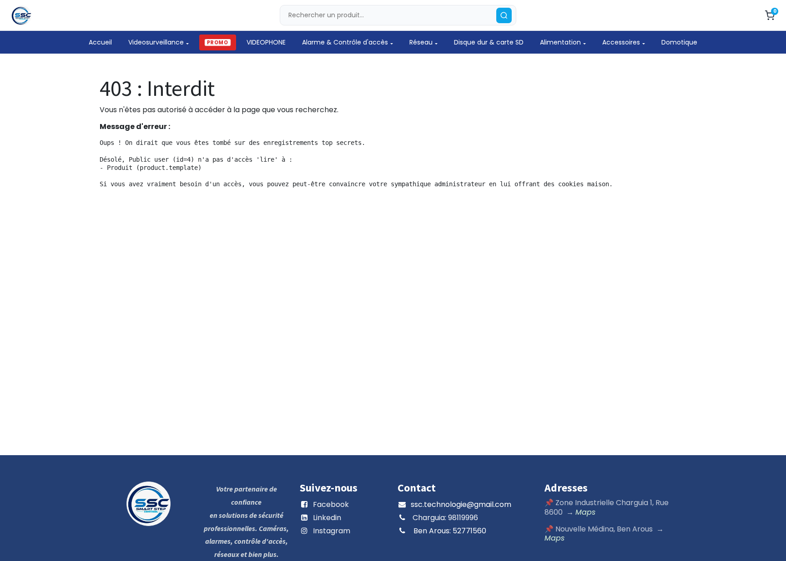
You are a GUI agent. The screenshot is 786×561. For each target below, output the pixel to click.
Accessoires (621, 42)
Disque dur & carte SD (489, 42)
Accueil (100, 42)
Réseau (421, 42)
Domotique (679, 42)
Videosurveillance (156, 42)
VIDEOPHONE (266, 42)
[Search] (504, 15)
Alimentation (560, 42)
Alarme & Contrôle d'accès (345, 42)
